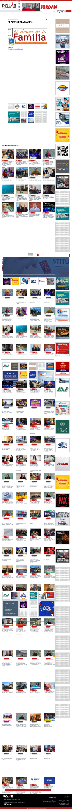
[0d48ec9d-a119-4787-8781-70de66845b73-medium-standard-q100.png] (9, 8)
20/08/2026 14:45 (35, 658)
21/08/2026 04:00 (49, 537)
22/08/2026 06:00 (35, 389)
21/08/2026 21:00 (21, 426)
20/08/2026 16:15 (21, 627)
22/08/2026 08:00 (47, 212)
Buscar (68, 11)
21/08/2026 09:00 (35, 518)
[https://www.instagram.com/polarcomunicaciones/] (19, 7)
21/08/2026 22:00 (7, 426)
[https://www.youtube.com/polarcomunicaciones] (19, 9)
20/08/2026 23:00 (7, 574)
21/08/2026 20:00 (35, 426)
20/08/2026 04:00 (7, 785)
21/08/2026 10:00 (21, 518)
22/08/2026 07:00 (21, 389)
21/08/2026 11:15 (21, 500)
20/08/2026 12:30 (35, 690)
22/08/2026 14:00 (47, 177)
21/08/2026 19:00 (49, 426)
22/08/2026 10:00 (20, 212)
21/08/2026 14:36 (7, 463)
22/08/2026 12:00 (34, 195)
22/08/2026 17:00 (7, 177)
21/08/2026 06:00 (21, 537)
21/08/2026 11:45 (49, 481)
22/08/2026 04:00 (7, 407)
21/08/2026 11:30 (7, 500)
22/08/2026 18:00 (34, 160)
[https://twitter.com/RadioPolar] (19, 5)
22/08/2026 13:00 (7, 195)
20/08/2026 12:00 (49, 690)
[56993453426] (19, 2)
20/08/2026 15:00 (21, 658)
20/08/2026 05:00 (49, 753)
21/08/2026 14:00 (21, 463)
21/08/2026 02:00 (21, 555)
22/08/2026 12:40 (20, 195)
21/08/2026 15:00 (49, 444)
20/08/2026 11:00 (7, 722)
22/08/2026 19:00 (7, 160)
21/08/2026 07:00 (7, 537)
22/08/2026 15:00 (34, 177)
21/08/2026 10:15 (7, 518)
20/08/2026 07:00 (21, 753)
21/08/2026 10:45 (49, 500)
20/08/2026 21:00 (35, 574)
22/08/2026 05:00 (49, 389)
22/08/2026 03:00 (21, 407)
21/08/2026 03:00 (7, 555)
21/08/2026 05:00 (35, 537)
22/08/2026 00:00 (35, 407)
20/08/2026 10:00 (35, 722)
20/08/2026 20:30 (49, 574)
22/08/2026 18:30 (20, 160)
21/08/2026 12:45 (7, 481)
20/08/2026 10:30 (21, 722)
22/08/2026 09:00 (34, 212)
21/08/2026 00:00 (49, 555)
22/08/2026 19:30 (8, 297)
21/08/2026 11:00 (35, 500)
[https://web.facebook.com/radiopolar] (19, 4)
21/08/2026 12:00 (35, 481)
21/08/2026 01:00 (35, 555)
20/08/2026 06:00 (35, 753)
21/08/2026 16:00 (35, 444)
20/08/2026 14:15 (49, 658)
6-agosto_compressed (13, 49)
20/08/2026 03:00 (21, 785)
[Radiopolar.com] (1, 11)
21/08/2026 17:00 (21, 444)
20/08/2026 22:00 (21, 574)
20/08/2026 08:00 (7, 753)
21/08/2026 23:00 (49, 407)
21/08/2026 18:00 (7, 444)
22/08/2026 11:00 (7, 212)
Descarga (21, 49)
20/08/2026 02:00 (35, 785)
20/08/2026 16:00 (35, 627)
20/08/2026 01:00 (49, 785)
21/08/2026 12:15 (21, 481)
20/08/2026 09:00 (49, 722)
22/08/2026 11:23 (47, 195)
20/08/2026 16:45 (7, 627)
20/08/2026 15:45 (49, 627)
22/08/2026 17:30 (47, 160)
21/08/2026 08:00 (49, 518)
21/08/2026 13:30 (35, 463)
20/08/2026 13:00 (7, 690)
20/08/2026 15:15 (7, 658)
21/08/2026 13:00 (49, 463)
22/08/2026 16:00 (20, 177)
